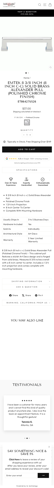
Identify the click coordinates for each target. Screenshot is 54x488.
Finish (27, 117)
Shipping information (27, 281)
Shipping (17, 111)
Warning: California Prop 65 (27, 303)
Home (26, 78)
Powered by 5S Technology (27, 486)
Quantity (27, 130)
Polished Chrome (27, 122)
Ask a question (27, 287)
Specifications (27, 170)
